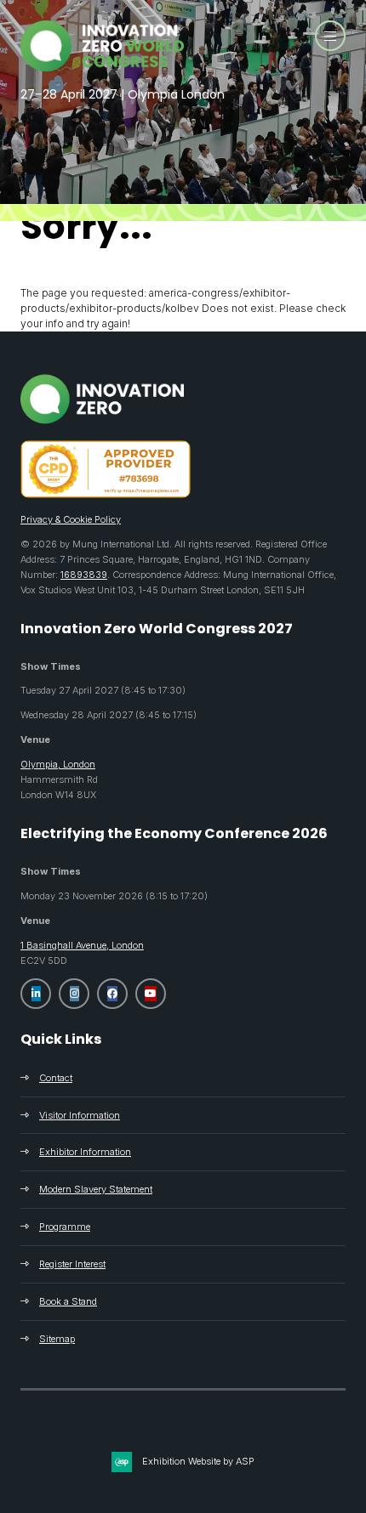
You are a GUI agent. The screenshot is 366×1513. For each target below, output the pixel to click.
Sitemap (57, 1339)
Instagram (74, 993)
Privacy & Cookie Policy (70, 519)
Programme (64, 1226)
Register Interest (72, 1264)
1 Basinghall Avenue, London (82, 945)
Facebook (112, 993)
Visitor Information (79, 1115)
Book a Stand (68, 1301)
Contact (55, 1078)
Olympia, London (57, 764)
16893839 (83, 575)
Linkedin (35, 993)
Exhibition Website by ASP (198, 1461)
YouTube (150, 993)
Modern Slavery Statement (95, 1189)
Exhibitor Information (85, 1152)
